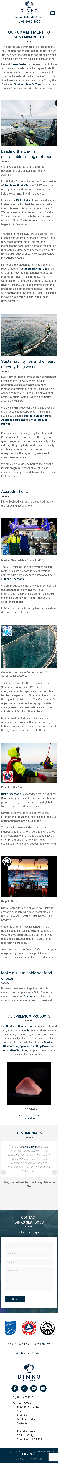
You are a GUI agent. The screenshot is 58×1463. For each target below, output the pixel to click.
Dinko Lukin (23, 200)
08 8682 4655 (30, 21)
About (12, 1344)
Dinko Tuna (30, 1146)
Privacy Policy (36, 1459)
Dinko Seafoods (21, 64)
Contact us (30, 996)
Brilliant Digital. (29, 1454)
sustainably (22, 1030)
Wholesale (22, 1353)
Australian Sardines (13, 419)
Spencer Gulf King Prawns (36, 1046)
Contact (37, 1353)
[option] (28, 1091)
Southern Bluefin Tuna (27, 84)
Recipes (23, 1344)
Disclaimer (20, 1459)
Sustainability (41, 1344)
